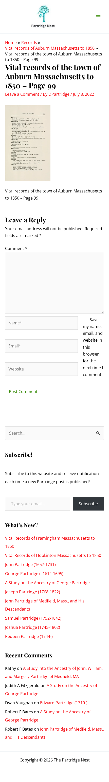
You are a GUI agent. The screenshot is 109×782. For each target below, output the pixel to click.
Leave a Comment (22, 94)
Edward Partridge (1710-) (63, 703)
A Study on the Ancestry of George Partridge (47, 582)
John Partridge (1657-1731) (30, 564)
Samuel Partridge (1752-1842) (33, 618)
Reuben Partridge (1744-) (29, 636)
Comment (16, 248)
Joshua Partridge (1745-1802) (32, 627)
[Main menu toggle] (98, 16)
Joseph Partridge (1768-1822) (32, 592)
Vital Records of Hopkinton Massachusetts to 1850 (53, 555)
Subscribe (88, 503)
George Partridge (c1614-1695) (34, 573)
